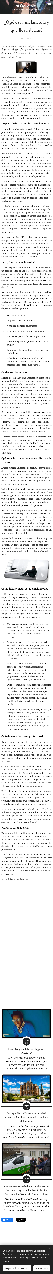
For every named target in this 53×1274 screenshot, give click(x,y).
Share (8, 1220)
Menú (49, 3)
